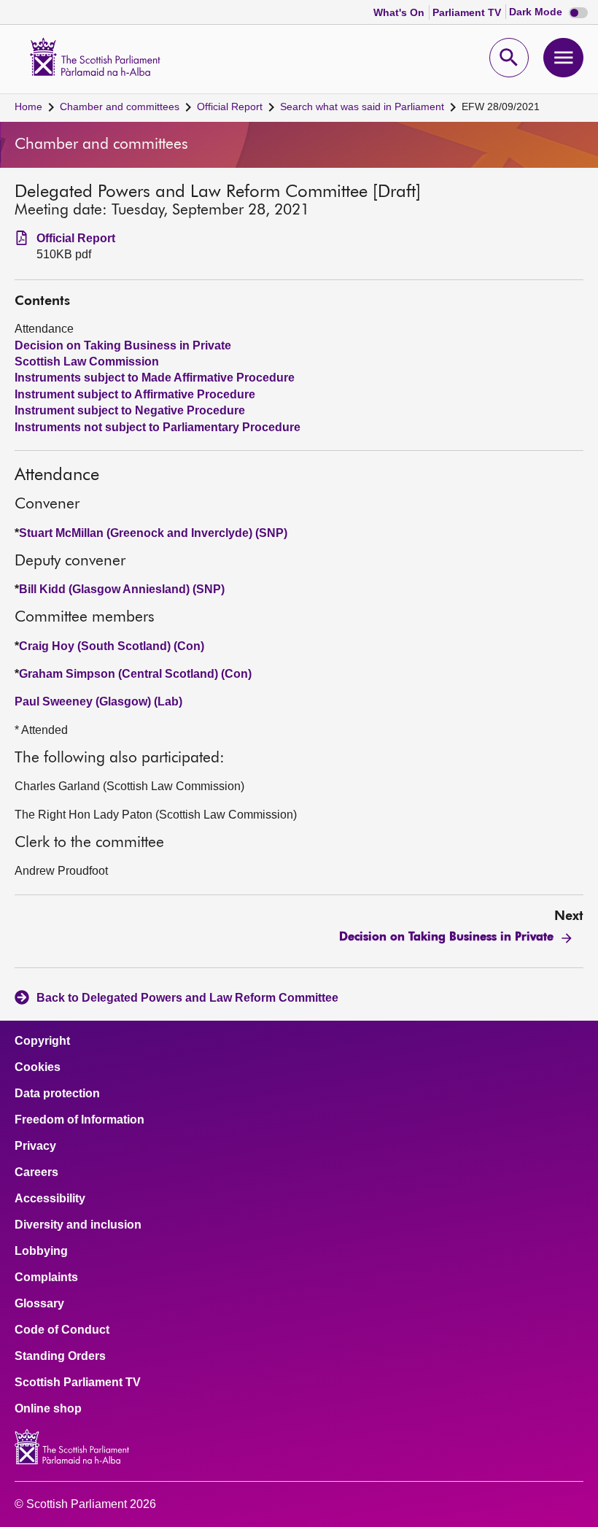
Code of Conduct (62, 1330)
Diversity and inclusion (78, 1225)
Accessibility (50, 1199)
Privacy (35, 1146)
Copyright (42, 1041)
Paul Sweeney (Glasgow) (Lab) (98, 701)
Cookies (38, 1067)
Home (28, 106)
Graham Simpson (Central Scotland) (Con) (135, 674)
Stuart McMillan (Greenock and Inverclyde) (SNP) (153, 533)
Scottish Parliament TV (78, 1382)
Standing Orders (60, 1356)
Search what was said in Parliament (362, 106)
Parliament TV (468, 12)
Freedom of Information (79, 1120)
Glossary (39, 1304)
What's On (400, 12)
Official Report (230, 106)
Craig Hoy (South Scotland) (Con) (111, 646)
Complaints (46, 1277)
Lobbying (41, 1251)
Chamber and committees (119, 106)
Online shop (48, 1409)
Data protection (57, 1093)
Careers (36, 1172)
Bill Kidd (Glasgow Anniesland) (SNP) (122, 589)
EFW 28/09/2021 (501, 106)
